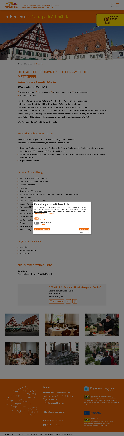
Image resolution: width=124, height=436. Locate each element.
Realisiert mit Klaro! (84, 232)
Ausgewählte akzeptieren (42, 229)
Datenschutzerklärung (40, 213)
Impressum (51, 213)
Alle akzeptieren (84, 229)
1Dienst (42, 220)
